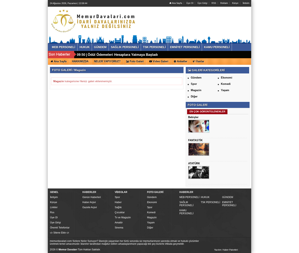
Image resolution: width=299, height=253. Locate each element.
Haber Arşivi (89, 202)
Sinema (119, 227)
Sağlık (118, 207)
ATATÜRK (194, 163)
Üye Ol (189, 3)
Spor (194, 83)
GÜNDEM (227, 197)
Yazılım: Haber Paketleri (226, 250)
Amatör (119, 222)
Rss (52, 212)
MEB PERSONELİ (189, 197)
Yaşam (225, 90)
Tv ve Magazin (123, 217)
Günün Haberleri (91, 197)
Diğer (194, 96)
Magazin (196, 90)
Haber (118, 202)
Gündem (196, 77)
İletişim (54, 197)
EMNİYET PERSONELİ (229, 204)
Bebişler (193, 117)
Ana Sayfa (176, 3)
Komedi (226, 83)
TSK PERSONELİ (210, 202)
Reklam (224, 3)
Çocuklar (120, 212)
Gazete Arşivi (89, 207)
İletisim (246, 3)
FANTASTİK (195, 140)
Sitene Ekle (60, 232)
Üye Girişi (202, 3)
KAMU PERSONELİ (186, 212)
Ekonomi (226, 77)
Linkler (54, 207)
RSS (214, 3)
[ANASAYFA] (94, 21)
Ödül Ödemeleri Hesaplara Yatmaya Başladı (123, 55)
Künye (235, 3)
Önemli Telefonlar (60, 227)
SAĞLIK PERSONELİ (186, 204)
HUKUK (205, 197)
